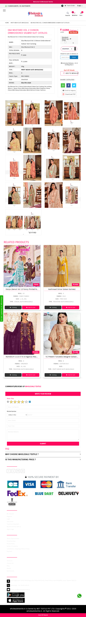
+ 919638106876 (12, 6)
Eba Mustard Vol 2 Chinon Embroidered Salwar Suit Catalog (50, 23)
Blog (8, 566)
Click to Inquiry (70, 90)
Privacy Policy (11, 544)
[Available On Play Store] (62, 5)
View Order (10, 521)
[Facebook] (68, 85)
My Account (10, 514)
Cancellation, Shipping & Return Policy (18, 549)
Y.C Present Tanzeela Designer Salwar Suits (63, 357)
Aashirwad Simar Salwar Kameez (62, 289)
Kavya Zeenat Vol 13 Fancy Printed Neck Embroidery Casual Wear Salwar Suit (38, 289)
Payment (9, 551)
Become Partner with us (14, 527)
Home (7, 23)
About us (9, 561)
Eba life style (26, 83)
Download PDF (70, 94)
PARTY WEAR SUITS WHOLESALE (20, 23)
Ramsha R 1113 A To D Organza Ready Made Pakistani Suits (31, 357)
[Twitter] (74, 85)
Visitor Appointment (13, 538)
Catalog (14, 307)
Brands (9, 568)
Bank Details (10, 571)
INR (79, 6)
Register (9, 516)
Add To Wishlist (71, 73)
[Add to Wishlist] (5, 246)
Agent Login (10, 529)
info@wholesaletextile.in (22, 589)
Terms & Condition (12, 546)
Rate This (10, 398)
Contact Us (10, 563)
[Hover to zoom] (23, 113)
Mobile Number (11, 411)
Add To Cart (31, 307)
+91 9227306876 (24, 6)
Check (74, 57)
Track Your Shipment (13, 524)
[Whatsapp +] (63, 85)
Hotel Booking (11, 541)
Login (8, 519)
